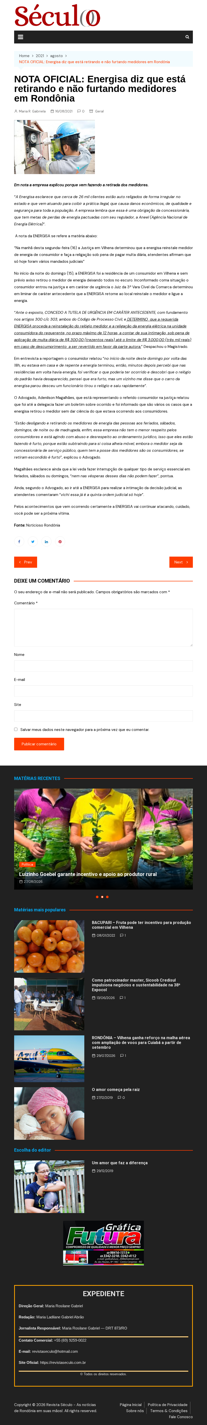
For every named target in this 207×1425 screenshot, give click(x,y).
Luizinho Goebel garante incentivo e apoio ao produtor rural (88, 874)
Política (27, 864)
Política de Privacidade (168, 1404)
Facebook (19, 541)
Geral (99, 111)
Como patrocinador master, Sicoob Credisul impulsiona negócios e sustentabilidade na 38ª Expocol (136, 985)
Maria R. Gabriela (32, 111)
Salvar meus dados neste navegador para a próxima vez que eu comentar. (84, 729)
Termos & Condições (169, 1410)
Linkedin (46, 541)
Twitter (33, 541)
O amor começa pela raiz (116, 1089)
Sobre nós (135, 1410)
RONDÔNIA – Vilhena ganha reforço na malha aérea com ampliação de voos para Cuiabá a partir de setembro (141, 1042)
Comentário (26, 603)
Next (178, 562)
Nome (19, 654)
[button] (97, 897)
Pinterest (60, 541)
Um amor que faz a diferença (120, 1162)
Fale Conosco (181, 1416)
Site (17, 704)
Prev (28, 562)
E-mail (19, 679)
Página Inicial (131, 1404)
